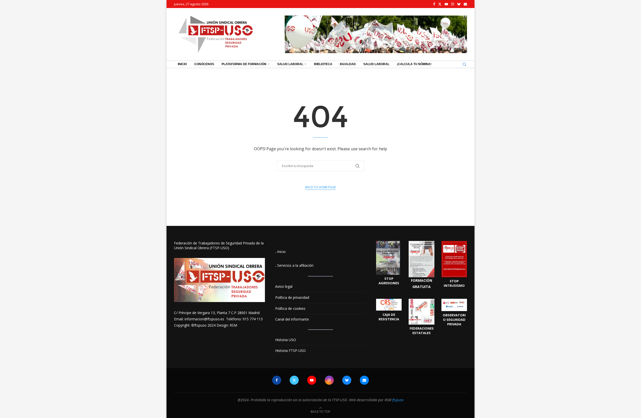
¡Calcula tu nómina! (414, 64)
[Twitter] (439, 4)
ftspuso (398, 399)
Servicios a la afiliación (295, 265)
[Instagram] (452, 4)
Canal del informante (292, 319)
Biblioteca (323, 64)
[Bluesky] (458, 4)
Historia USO (285, 339)
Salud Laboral (290, 64)
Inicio (182, 64)
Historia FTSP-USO (290, 350)
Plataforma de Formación (244, 64)
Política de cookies (290, 308)
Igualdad (348, 64)
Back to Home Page (320, 187)
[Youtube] (446, 4)
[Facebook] (434, 4)
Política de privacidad (292, 297)
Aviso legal (283, 286)
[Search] (464, 64)
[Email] (465, 4)
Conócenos (204, 64)
